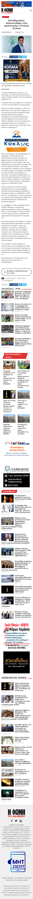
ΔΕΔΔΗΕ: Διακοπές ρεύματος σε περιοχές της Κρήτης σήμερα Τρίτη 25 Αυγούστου (23, 782)
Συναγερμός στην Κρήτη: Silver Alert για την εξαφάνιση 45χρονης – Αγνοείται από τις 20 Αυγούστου (23, 508)
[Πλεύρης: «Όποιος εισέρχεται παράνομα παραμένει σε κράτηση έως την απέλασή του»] (7, 615)
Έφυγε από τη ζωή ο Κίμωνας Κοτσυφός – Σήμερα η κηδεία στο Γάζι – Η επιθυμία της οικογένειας (22, 686)
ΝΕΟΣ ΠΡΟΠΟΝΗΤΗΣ (10, 278)
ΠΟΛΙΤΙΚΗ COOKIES (21, 880)
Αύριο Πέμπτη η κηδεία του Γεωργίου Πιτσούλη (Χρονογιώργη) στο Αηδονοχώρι (23, 589)
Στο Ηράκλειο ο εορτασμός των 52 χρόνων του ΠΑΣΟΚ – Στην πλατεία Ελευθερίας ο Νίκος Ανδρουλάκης (15, 794)
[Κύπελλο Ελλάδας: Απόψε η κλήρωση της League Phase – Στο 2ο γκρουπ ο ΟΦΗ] (7, 318)
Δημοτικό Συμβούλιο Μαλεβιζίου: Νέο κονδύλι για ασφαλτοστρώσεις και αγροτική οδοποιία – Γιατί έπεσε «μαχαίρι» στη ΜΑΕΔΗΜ (16, 714)
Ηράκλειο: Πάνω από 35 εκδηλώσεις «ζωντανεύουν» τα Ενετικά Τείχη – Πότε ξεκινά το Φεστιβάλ (23, 750)
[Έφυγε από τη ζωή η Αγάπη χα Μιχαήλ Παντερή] (7, 740)
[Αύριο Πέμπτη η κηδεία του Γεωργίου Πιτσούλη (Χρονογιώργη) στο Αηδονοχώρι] (7, 589)
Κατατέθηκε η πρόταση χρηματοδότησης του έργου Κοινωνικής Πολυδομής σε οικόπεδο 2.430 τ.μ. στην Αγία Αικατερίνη (16, 565)
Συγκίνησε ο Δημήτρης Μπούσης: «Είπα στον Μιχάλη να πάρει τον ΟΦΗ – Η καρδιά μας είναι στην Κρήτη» (23, 295)
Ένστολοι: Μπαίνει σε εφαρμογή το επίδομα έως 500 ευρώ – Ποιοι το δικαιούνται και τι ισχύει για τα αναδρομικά (16, 601)
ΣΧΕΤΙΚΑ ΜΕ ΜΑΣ (7, 878)
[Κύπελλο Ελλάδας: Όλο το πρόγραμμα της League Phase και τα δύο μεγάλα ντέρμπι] (7, 307)
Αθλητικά (5, 17)
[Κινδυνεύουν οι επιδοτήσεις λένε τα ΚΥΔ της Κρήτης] (7, 773)
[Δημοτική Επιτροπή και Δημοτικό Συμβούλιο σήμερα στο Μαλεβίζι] (9, 418)
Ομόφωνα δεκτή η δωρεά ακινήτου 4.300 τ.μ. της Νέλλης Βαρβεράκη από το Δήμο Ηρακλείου (23, 552)
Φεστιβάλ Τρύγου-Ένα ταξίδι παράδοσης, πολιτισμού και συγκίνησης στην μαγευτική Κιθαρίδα (23, 728)
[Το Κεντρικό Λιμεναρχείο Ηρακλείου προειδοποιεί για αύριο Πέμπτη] (7, 579)
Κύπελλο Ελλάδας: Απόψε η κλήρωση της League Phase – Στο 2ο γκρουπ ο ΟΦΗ (23, 317)
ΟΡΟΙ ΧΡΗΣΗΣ (19, 878)
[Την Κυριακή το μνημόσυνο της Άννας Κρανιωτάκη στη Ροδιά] (7, 499)
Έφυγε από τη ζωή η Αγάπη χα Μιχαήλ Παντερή (22, 739)
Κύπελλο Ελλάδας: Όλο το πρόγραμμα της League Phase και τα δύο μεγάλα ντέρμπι (23, 306)
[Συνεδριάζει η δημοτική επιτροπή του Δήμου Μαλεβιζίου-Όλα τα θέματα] (24, 418)
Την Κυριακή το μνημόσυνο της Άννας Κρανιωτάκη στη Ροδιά (23, 497)
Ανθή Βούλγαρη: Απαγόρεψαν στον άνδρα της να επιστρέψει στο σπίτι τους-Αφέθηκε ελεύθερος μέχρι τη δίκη (15, 700)
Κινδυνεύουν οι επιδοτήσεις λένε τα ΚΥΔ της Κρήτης (22, 771)
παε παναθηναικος (7, 280)
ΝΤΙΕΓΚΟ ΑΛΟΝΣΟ (21, 278)
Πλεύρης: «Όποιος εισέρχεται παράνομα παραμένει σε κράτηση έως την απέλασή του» (23, 614)
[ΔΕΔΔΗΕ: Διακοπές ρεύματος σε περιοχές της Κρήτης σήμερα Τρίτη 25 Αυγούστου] (7, 782)
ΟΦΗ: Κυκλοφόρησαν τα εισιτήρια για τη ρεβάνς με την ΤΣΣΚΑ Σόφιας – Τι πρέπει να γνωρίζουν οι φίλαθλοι (23, 329)
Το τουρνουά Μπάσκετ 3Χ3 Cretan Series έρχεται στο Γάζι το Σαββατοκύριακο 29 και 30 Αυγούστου (23, 342)
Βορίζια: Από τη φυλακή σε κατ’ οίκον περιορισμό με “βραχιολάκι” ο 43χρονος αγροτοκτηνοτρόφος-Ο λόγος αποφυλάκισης (15, 523)
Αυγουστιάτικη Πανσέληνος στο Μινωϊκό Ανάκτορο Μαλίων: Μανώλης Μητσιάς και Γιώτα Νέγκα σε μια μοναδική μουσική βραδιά (15, 538)
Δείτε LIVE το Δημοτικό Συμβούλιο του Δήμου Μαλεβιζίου (23, 761)
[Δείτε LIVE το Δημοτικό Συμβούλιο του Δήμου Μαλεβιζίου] (24, 394)
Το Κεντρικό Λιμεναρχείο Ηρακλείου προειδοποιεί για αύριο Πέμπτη (23, 578)
